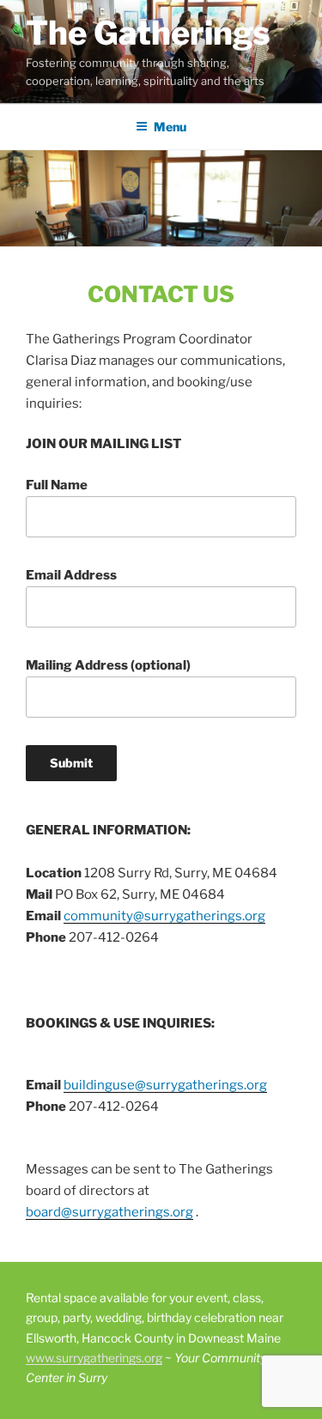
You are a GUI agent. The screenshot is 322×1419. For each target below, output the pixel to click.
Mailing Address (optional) (108, 665)
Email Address (71, 575)
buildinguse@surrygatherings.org (165, 1085)
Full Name (57, 485)
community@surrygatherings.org (164, 916)
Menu (170, 126)
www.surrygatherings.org (94, 1357)
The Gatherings (148, 32)
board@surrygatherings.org (109, 1212)
